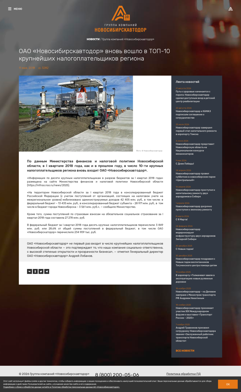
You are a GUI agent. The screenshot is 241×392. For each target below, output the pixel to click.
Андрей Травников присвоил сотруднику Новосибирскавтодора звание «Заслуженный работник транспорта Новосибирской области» (196, 334)
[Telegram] (46, 271)
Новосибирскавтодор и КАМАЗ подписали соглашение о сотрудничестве (193, 114)
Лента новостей (187, 82)
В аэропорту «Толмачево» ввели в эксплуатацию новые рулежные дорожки (195, 278)
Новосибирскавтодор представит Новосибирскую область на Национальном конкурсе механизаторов (195, 149)
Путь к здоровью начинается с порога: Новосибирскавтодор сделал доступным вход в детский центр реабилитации (195, 96)
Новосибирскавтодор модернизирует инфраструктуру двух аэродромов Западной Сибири (195, 234)
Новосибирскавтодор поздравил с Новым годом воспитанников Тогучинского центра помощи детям (196, 262)
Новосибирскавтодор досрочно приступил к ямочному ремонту (194, 208)
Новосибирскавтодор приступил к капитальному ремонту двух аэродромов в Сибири (195, 193)
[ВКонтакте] (29, 271)
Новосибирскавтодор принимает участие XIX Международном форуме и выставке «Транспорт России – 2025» (195, 313)
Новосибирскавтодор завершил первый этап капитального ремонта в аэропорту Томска (196, 131)
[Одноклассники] (35, 271)
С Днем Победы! (185, 163)
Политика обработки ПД (183, 374)
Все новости (185, 350)
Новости (93, 39)
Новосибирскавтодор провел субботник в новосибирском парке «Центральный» (195, 177)
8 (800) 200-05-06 (117, 375)
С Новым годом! (184, 249)
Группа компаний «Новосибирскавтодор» (128, 39)
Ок (228, 384)
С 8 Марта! (182, 219)
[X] (41, 271)
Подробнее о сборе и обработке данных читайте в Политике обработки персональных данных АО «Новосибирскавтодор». (61, 387)
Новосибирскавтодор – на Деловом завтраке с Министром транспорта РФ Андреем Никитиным (196, 295)
